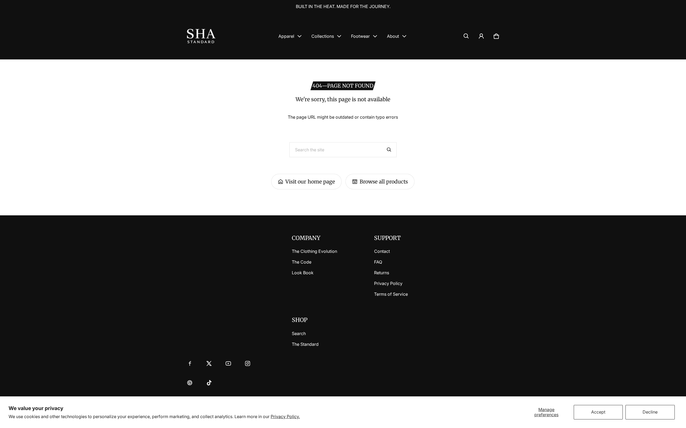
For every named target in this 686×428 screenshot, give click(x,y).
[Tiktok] (209, 382)
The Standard (305, 344)
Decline (650, 412)
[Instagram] (247, 363)
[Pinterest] (189, 382)
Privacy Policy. (285, 416)
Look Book (303, 272)
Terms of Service (391, 294)
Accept (598, 412)
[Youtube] (228, 363)
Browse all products (384, 181)
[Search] (389, 149)
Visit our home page (310, 181)
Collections (322, 36)
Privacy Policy (388, 283)
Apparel (286, 36)
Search (299, 333)
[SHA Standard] (201, 36)
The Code (301, 262)
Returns (381, 272)
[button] (466, 36)
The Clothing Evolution (314, 251)
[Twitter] (209, 363)
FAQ (378, 262)
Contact (382, 251)
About (393, 36)
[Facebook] (189, 363)
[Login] (481, 36)
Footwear (360, 36)
